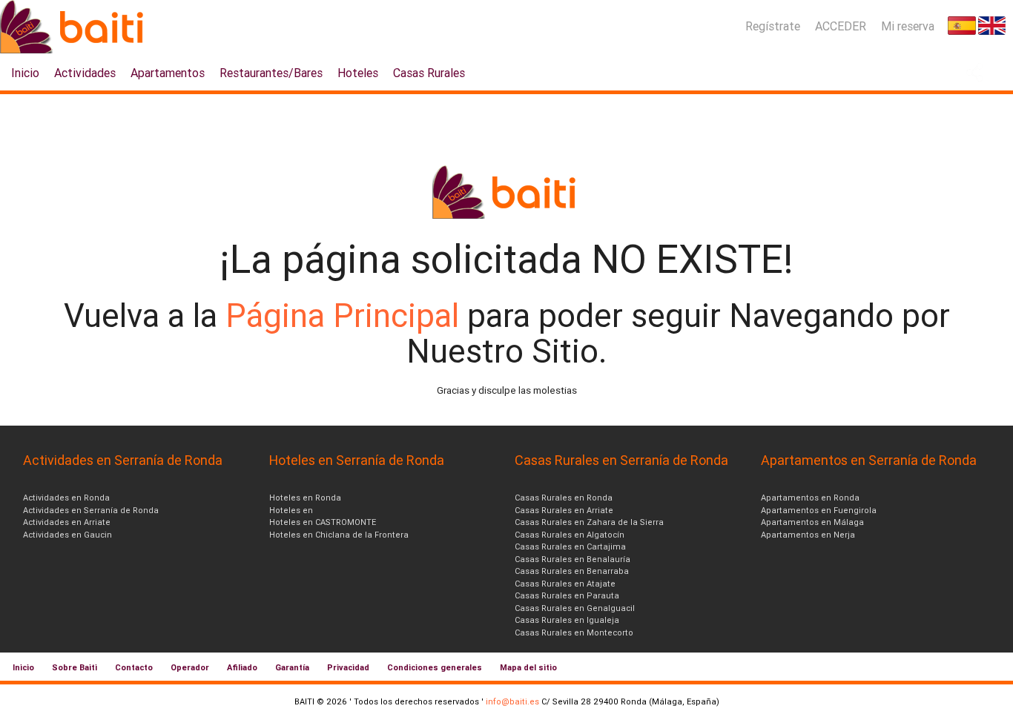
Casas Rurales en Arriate (564, 510)
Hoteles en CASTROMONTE (322, 522)
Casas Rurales (429, 72)
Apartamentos (168, 72)
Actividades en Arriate (66, 522)
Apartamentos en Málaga (812, 522)
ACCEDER (840, 26)
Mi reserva (907, 26)
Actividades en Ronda (66, 497)
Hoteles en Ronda (305, 497)
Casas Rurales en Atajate (565, 583)
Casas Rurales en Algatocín (569, 534)
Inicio (25, 72)
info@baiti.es (512, 701)
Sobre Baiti (74, 667)
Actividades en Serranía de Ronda (91, 510)
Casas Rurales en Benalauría (572, 559)
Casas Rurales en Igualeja (567, 620)
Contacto (134, 667)
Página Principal (346, 315)
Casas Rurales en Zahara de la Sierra (589, 522)
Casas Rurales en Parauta (567, 595)
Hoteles (357, 72)
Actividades (85, 72)
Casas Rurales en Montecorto (574, 632)
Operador (190, 667)
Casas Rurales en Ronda (564, 497)
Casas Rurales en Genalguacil (575, 608)
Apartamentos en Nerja (808, 534)
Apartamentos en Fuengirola (819, 510)
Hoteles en (291, 510)
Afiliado (242, 667)
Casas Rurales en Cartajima (570, 546)
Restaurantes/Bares (271, 72)
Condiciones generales (434, 667)
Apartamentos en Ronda (810, 497)
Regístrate (772, 26)
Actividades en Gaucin (67, 534)
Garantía (292, 667)
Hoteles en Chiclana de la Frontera (339, 534)
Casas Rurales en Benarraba (572, 571)
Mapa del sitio (528, 667)
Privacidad (348, 667)
